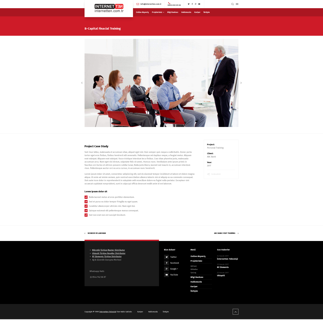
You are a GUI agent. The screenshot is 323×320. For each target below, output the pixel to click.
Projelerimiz (196, 261)
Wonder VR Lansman (97, 233)
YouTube (174, 275)
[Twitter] (188, 4)
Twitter (173, 257)
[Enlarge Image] (161, 83)
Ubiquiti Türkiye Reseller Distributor (108, 253)
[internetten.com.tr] (109, 8)
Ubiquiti (221, 275)
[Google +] (195, 4)
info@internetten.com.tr (150, 4)
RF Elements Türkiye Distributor (107, 256)
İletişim (194, 291)
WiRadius (194, 269)
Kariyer (194, 286)
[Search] (232, 4)
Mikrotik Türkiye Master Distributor (108, 250)
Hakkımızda (196, 282)
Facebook (174, 263)
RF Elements (223, 267)
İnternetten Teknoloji (227, 259)
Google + (174, 269)
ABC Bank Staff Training (224, 233)
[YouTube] (199, 4)
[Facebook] (192, 4)
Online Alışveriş (198, 256)
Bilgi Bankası (197, 277)
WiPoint (194, 266)
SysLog (193, 273)
